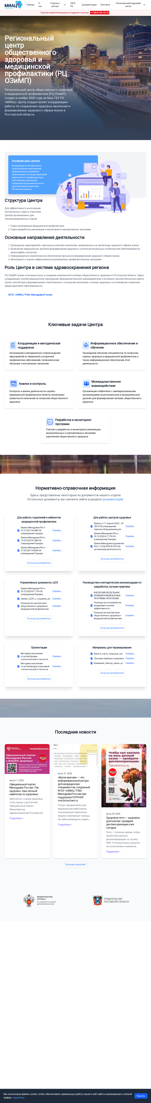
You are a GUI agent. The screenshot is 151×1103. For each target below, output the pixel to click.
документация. (113, 499)
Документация (89, 5)
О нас (40, 4)
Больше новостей (75, 864)
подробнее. (19, 1097)
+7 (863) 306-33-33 (100, 12)
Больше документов (39, 563)
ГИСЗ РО (72, 4)
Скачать (56, 530)
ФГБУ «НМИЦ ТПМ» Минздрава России (30, 294)
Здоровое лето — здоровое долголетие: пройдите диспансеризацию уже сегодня (123, 822)
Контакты (105, 5)
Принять (141, 1096)
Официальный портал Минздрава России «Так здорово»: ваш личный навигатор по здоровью (24, 789)
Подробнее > (16, 818)
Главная (30, 5)
